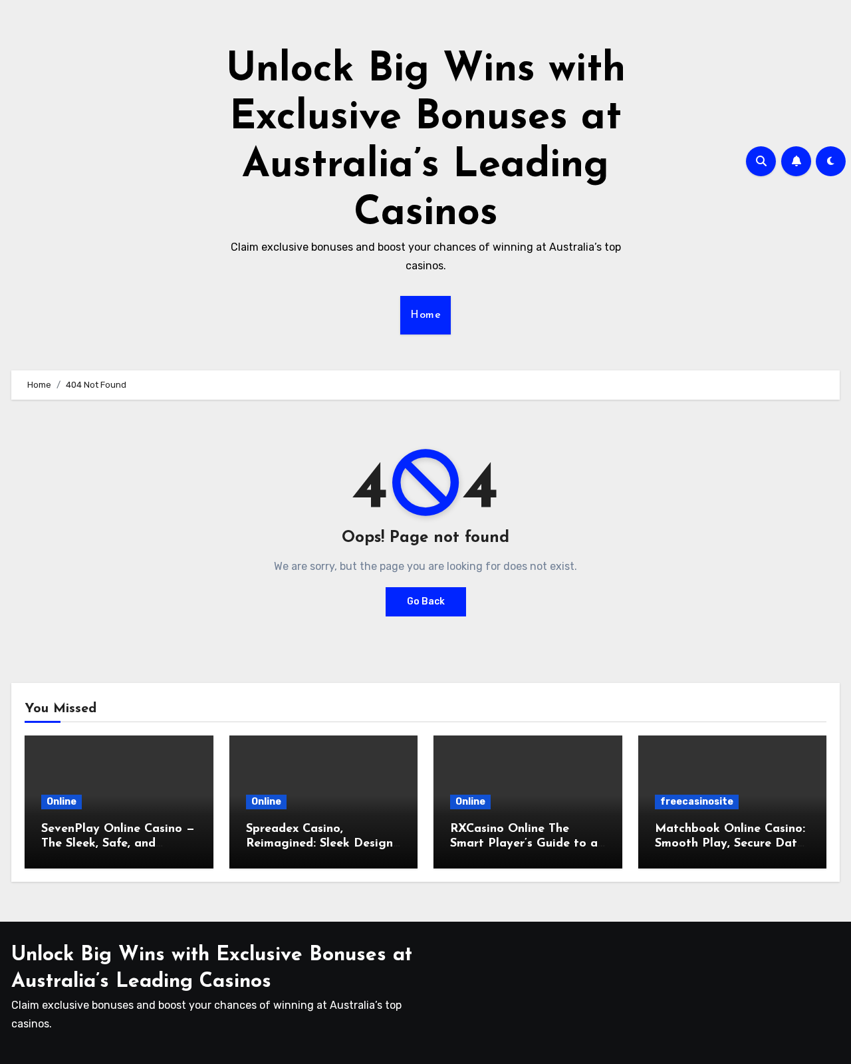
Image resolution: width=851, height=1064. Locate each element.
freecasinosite (696, 801)
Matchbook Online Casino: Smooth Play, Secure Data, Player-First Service (731, 843)
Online (61, 801)
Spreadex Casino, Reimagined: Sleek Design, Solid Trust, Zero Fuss (321, 843)
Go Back (426, 601)
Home (425, 315)
